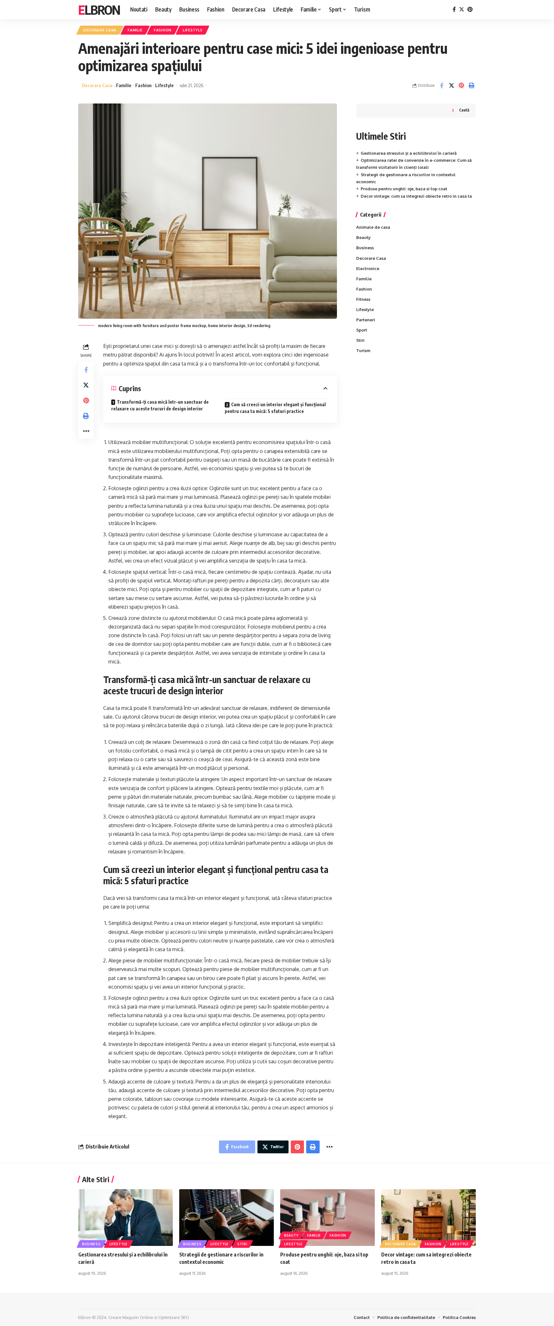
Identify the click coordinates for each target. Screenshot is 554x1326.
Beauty (363, 237)
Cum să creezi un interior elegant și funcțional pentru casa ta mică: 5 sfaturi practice (275, 408)
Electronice (367, 268)
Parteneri (365, 319)
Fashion (163, 30)
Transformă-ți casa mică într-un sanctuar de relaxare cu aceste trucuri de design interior (160, 405)
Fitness (363, 299)
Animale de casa (373, 227)
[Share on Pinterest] (461, 85)
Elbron (99, 9)
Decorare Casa (99, 30)
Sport (361, 330)
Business (365, 247)
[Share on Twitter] (451, 85)
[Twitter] (461, 9)
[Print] (471, 85)
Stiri (360, 340)
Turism (363, 350)
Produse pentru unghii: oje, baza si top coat (404, 188)
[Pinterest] (470, 9)
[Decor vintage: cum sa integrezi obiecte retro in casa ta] (428, 1217)
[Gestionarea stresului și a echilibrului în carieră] (125, 1217)
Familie (135, 30)
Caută (464, 110)
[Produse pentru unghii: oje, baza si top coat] (327, 1217)
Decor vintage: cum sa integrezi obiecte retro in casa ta (416, 196)
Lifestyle (192, 30)
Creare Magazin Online (130, 1317)
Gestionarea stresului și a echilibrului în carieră (409, 153)
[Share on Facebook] (441, 85)
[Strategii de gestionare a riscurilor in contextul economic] (226, 1217)
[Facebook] (454, 9)
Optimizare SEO (173, 1317)
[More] (86, 431)
